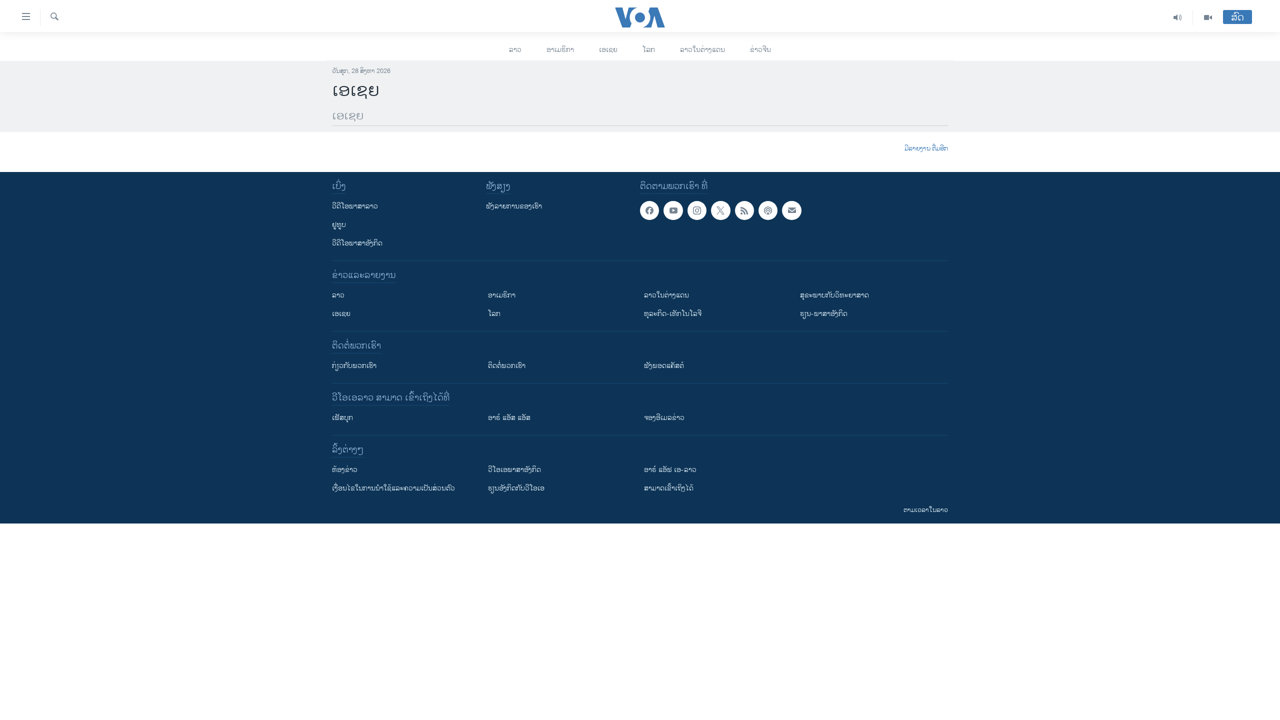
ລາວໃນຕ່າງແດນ (702, 50)
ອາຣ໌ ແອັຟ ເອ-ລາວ (670, 469)
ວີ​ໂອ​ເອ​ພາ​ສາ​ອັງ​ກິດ (514, 469)
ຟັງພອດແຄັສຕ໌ (664, 365)
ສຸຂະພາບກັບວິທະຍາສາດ (834, 295)
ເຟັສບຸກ (342, 417)
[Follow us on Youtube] (673, 210)
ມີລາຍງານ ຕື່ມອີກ (926, 149)
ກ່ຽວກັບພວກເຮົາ (354, 365)
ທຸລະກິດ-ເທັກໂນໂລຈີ (673, 313)
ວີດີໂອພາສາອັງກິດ (357, 243)
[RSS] (744, 210)
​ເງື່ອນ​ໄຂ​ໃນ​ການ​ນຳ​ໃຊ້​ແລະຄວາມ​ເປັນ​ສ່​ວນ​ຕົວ (393, 488)
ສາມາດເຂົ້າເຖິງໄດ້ (669, 488)
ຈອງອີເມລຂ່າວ (664, 417)
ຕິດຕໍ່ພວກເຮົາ (507, 365)
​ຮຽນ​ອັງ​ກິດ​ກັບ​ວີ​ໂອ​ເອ (516, 488)
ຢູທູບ (339, 225)
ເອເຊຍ (608, 50)
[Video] (1208, 17)
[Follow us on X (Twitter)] (720, 210)
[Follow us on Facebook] (649, 210)
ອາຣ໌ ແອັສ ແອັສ (509, 417)
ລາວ (515, 50)
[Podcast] (768, 210)
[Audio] (1177, 17)
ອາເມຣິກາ (560, 50)
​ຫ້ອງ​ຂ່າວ (345, 469)
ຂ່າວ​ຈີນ (760, 50)
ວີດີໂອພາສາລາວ (355, 206)
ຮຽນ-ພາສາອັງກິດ (824, 313)
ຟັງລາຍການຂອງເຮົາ (514, 206)
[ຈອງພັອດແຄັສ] (791, 210)
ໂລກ (648, 50)
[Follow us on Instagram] (697, 210)
